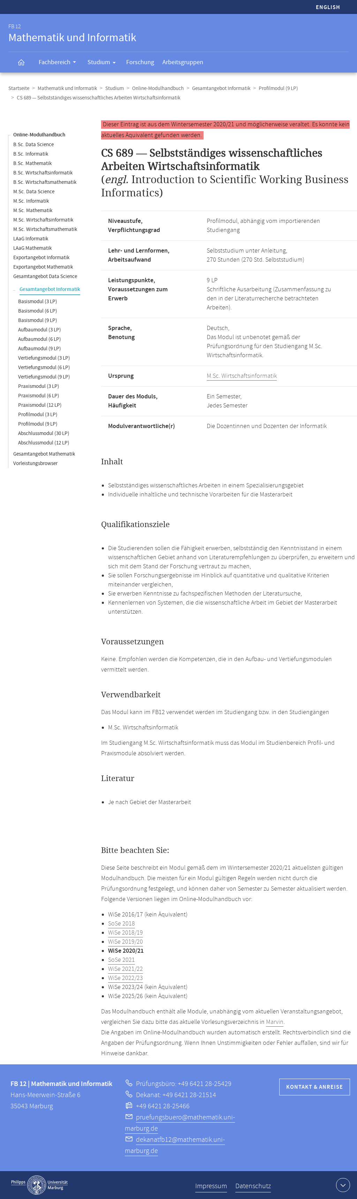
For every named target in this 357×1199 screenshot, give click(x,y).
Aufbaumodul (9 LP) (39, 348)
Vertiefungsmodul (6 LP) (44, 367)
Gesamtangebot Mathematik (44, 454)
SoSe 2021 (121, 960)
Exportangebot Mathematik (43, 267)
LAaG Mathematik (32, 248)
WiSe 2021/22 (125, 969)
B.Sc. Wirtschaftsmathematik (44, 182)
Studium (99, 62)
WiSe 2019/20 (125, 942)
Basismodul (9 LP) (37, 320)
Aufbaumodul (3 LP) (39, 330)
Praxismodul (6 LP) (38, 395)
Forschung (140, 62)
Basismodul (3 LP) (37, 301)
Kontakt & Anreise (314, 1087)
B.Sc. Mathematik (32, 163)
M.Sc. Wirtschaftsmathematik (45, 229)
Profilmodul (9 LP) (278, 88)
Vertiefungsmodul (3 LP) (44, 358)
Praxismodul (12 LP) (40, 405)
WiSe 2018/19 (125, 933)
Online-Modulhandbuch (158, 88)
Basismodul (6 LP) (37, 311)
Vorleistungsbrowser (35, 463)
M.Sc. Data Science (33, 191)
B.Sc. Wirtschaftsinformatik (43, 173)
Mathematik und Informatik (67, 88)
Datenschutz (253, 1186)
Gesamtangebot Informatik (221, 88)
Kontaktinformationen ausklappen (343, 1185)
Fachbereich (54, 62)
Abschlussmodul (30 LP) (43, 433)
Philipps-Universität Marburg (39, 1185)
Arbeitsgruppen (182, 62)
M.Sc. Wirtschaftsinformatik (43, 220)
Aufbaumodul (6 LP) (39, 339)
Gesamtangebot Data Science (45, 276)
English (328, 7)
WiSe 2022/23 (125, 978)
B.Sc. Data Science (33, 144)
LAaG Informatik (30, 238)
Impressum (211, 1186)
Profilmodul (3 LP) (38, 414)
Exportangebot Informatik (41, 257)
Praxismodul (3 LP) (38, 386)
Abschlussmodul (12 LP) (43, 443)
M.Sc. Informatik (31, 201)
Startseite (18, 88)
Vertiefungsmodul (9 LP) (44, 377)
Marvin (274, 1022)
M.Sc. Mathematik (32, 210)
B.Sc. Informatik (30, 154)
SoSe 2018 (121, 924)
